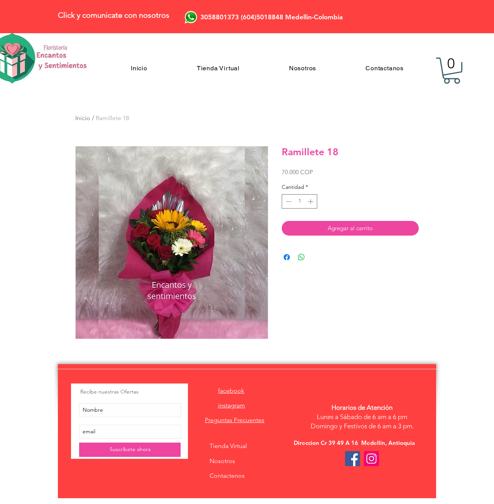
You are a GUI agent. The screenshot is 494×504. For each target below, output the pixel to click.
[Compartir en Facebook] (286, 257)
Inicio (82, 118)
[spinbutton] (299, 201)
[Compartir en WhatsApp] (301, 257)
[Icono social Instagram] (371, 458)
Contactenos (227, 475)
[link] (451, 71)
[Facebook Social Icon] (352, 458)
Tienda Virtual (228, 446)
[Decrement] (288, 201)
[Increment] (311, 201)
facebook (231, 390)
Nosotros (222, 461)
